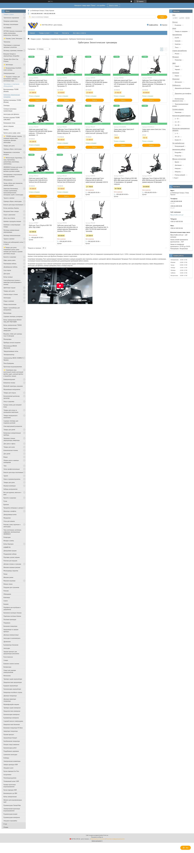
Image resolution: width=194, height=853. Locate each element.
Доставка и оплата (79, 33)
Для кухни (7, 274)
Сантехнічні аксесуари (10, 754)
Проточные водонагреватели (13, 367)
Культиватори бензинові (11, 645)
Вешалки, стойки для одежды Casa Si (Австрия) (13, 335)
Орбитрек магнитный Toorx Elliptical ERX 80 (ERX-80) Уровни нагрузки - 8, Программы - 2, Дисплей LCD (96, 83)
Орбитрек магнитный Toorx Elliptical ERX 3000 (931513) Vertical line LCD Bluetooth (66, 180)
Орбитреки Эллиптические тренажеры (12, 96)
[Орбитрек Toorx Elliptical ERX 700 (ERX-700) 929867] (41, 211)
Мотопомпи (7, 676)
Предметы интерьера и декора (13, 508)
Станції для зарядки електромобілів (10, 671)
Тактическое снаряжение (11, 18)
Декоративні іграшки (10, 551)
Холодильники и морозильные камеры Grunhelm (13, 175)
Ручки (5, 501)
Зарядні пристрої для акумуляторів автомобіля (11, 653)
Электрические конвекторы (12, 761)
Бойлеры (6, 758)
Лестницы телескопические (12, 235)
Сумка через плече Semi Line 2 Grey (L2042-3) (154, 130)
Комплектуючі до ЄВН (10, 793)
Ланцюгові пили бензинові (12, 724)
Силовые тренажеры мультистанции (10, 110)
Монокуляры (7, 339)
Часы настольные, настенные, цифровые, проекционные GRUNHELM (12, 532)
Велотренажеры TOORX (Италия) (11, 90)
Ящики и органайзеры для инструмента (12, 309)
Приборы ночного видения (12, 342)
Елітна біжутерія (8, 544)
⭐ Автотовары (8, 64)
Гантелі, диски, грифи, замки (12, 133)
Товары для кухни (9, 447)
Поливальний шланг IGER (11, 781)
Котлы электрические (10, 797)
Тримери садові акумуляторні (13, 679)
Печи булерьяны (9, 363)
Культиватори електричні (11, 718)
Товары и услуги (9, 14)
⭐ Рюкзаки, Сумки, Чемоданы (13, 38)
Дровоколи (7, 641)
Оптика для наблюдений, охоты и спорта (13, 243)
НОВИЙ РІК (7, 547)
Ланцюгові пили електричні (12, 711)
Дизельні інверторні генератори (10, 700)
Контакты (65, 33)
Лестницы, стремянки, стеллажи (13, 50)
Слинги (6, 601)
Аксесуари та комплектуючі (12, 638)
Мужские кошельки (9, 581)
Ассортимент (7, 774)
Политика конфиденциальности (115, 839)
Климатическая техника (11, 450)
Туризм (6, 476)
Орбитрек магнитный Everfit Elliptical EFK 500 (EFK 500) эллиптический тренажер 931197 (97, 131)
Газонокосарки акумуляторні (12, 689)
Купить (38, 100)
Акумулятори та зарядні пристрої (11, 630)
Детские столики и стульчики (12, 564)
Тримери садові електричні (12, 708)
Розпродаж (7, 537)
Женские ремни (8, 577)
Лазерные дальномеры (11, 21)
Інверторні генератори (11, 731)
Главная (32, 33)
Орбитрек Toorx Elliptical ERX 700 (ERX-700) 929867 (40, 226)
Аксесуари (7, 648)
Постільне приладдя (10, 619)
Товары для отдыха (10, 393)
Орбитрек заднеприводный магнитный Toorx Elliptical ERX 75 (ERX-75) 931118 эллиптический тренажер (97, 228)
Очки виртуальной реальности (13, 426)
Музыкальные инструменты (12, 389)
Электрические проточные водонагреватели (12, 810)
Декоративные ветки (10, 514)
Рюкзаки (6, 591)
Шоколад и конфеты (10, 511)
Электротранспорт (9, 73)
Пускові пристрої (9, 734)
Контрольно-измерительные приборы (12, 434)
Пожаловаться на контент (98, 839)
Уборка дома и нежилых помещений (11, 461)
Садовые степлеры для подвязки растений (11, 422)
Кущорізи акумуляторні (11, 686)
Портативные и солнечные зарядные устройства (12, 46)
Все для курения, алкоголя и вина (12, 493)
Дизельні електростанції (11, 635)
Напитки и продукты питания (12, 221)
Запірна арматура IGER (11, 764)
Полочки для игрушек (10, 561)
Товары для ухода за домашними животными (11, 411)
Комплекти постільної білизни (13, 613)
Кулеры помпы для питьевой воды (12, 406)
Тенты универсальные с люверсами (11, 329)
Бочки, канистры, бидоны (11, 208)
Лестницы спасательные (11, 24)
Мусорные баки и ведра (11, 211)
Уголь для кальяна (9, 521)
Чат (187, 848)
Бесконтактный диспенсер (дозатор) (12, 397)
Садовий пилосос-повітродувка (13, 721)
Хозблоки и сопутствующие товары (12, 226)
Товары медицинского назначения (10, 416)
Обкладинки (7, 594)
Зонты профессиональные (12, 469)
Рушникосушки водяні (10, 814)
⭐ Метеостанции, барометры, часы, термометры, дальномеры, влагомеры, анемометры (13, 161)
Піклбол (6, 129)
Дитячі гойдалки (9, 126)
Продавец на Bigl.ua (97, 837)
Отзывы (6, 827)
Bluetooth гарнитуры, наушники (13, 386)
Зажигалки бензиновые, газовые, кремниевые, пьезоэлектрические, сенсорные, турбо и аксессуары (13, 192)
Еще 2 (176, 178)
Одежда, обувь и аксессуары (13, 149)
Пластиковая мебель (10, 263)
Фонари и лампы (9, 541)
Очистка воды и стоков (11, 294)
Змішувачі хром (8, 768)
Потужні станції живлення (11, 744)
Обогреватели (8, 180)
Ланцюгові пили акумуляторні (13, 682)
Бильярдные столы (9, 123)
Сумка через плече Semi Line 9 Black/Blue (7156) (124, 130)
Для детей (7, 454)
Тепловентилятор (9, 354)
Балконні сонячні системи (11, 664)
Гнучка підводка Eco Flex (11, 771)
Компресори (7, 667)
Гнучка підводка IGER (10, 790)
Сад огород (7, 270)
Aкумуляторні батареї (10, 738)
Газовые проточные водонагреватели (10, 786)
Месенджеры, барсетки (11, 571)
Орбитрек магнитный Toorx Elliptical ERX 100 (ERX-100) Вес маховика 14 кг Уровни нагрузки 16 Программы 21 (69, 83)
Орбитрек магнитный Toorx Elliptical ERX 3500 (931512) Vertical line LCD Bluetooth (38, 180)
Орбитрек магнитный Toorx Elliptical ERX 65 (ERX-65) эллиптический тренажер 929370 (97, 180)
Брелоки (6, 504)
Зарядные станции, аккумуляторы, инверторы (12, 439)
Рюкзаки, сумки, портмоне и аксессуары (12, 525)
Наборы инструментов (10, 489)
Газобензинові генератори (12, 741)
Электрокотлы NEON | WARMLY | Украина (13, 359)
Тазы (5, 466)
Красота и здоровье (10, 257)
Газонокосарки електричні (12, 714)
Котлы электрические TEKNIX (13, 325)
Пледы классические (10, 304)
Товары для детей (9, 429)
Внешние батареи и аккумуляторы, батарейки (11, 55)
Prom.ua (105, 835)
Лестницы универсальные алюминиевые (11, 231)
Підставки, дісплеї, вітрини (12, 557)
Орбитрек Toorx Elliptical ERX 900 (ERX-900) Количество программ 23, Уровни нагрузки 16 (69, 131)
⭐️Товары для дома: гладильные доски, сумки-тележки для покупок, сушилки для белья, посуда (13, 250)
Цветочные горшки (9, 288)
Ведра (6, 457)
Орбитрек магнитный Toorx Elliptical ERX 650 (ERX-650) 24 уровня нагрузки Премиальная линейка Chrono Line (67, 228)
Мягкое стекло (8, 584)
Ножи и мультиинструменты (12, 479)
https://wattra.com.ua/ (176, 215)
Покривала (7, 623)
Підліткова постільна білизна (12, 616)
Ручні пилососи (8, 657)
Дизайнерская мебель (10, 267)
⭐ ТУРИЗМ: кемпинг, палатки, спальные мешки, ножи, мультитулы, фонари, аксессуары (13, 139)
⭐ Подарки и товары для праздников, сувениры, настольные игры (12, 79)
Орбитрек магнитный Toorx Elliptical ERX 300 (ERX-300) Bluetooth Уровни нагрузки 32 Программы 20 (39, 83)
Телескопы (7, 42)
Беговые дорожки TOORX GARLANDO (12, 118)
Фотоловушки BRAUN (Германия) (10, 347)
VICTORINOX (7, 28)
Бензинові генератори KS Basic (13, 728)
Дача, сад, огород (9, 218)
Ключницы (7, 597)
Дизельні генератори (10, 696)
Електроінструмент (9, 379)
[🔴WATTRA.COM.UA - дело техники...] (33, 25)
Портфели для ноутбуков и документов (12, 608)
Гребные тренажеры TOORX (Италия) (12, 101)
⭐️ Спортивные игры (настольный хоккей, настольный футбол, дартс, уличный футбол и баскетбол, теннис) (13, 373)
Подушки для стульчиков (11, 587)
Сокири (6, 660)
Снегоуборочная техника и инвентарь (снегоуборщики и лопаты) (12, 282)
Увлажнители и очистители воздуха (12, 153)
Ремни (5, 574)
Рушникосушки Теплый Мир (12, 805)
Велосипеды (7, 313)
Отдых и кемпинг (9, 301)
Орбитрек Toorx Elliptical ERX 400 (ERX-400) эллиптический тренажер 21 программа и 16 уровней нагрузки (126, 181)
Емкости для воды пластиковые (13, 205)
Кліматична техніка (9, 383)
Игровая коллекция (10, 486)
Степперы (6, 105)
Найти (162, 17)
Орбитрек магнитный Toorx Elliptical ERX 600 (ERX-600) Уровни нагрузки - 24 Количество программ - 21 (40, 132)
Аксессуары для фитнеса (11, 114)
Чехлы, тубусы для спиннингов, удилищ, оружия (13, 184)
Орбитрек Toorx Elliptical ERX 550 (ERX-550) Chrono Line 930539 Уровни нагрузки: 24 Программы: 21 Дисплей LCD (154, 83)
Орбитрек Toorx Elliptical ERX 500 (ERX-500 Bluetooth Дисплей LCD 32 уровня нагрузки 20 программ (154, 180)
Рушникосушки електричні (12, 817)
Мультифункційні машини (11, 704)
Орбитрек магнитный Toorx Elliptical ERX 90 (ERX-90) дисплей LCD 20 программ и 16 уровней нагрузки (125, 83)
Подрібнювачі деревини (11, 751)
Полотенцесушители (10, 778)
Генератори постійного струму (13, 692)
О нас (5, 824)
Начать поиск (113, 5)
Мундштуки (7, 518)
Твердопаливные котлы (11, 351)
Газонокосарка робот (10, 748)
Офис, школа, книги (9, 260)
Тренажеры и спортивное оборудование (11, 85)
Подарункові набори (10, 554)
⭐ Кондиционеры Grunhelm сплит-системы (12, 69)
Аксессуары (7, 298)
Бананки (6, 604)
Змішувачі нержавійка (10, 821)
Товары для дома (9, 146)
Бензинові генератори (10, 626)
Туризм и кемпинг (9, 198)
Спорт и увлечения (9, 215)
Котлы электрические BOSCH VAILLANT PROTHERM (12, 321)
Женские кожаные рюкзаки (12, 567)
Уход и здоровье (9, 401)
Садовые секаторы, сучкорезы (13, 316)
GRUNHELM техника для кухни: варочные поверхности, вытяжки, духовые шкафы (13, 169)
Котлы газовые (8, 277)
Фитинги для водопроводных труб (13, 801)
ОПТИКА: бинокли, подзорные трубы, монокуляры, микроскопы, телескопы (13, 33)
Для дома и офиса (9, 444)
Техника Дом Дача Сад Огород (11, 60)
